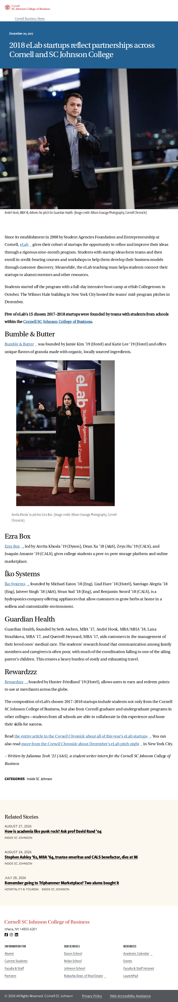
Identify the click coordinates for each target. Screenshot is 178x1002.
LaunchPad (130, 975)
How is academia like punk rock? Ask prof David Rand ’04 (53, 831)
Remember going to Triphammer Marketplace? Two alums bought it (62, 883)
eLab (24, 244)
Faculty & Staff (14, 968)
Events (127, 960)
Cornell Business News (30, 18)
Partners (10, 975)
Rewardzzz (14, 682)
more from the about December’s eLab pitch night (80, 744)
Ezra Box (12, 546)
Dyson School (73, 953)
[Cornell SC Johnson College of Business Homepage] (89, 923)
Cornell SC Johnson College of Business (57, 321)
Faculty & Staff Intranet (138, 968)
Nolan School (73, 960)
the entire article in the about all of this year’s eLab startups (80, 736)
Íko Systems (15, 584)
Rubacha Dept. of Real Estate (83, 975)
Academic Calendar (136, 953)
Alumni (9, 953)
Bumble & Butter (19, 344)
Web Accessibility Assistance (130, 996)
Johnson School (74, 968)
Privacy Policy (92, 996)
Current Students (16, 960)
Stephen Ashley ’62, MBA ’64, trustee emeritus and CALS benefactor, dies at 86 (71, 857)
